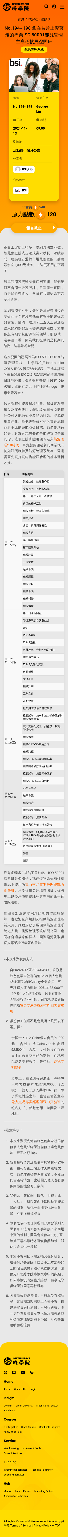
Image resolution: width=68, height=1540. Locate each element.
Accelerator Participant (16, 1496)
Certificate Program (49, 1427)
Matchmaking (11, 1448)
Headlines (9, 1410)
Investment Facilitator (15, 1469)
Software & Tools (31, 1448)
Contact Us (20, 1389)
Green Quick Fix (24, 1405)
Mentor (8, 1491)
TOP (57, 1525)
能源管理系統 (34, 49)
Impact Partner (23, 1491)
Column (8, 1405)
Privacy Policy (42, 1525)
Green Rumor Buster (47, 1405)
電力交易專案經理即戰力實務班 (36, 1101)
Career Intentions (13, 1453)
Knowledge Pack (13, 1431)
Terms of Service (21, 1525)
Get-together (11, 1427)
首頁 (21, 19)
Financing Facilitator (42, 1469)
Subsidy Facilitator (14, 1474)
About (7, 1389)
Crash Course (28, 1427)
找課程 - (39, 19)
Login (33, 1389)
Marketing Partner (43, 1491)
